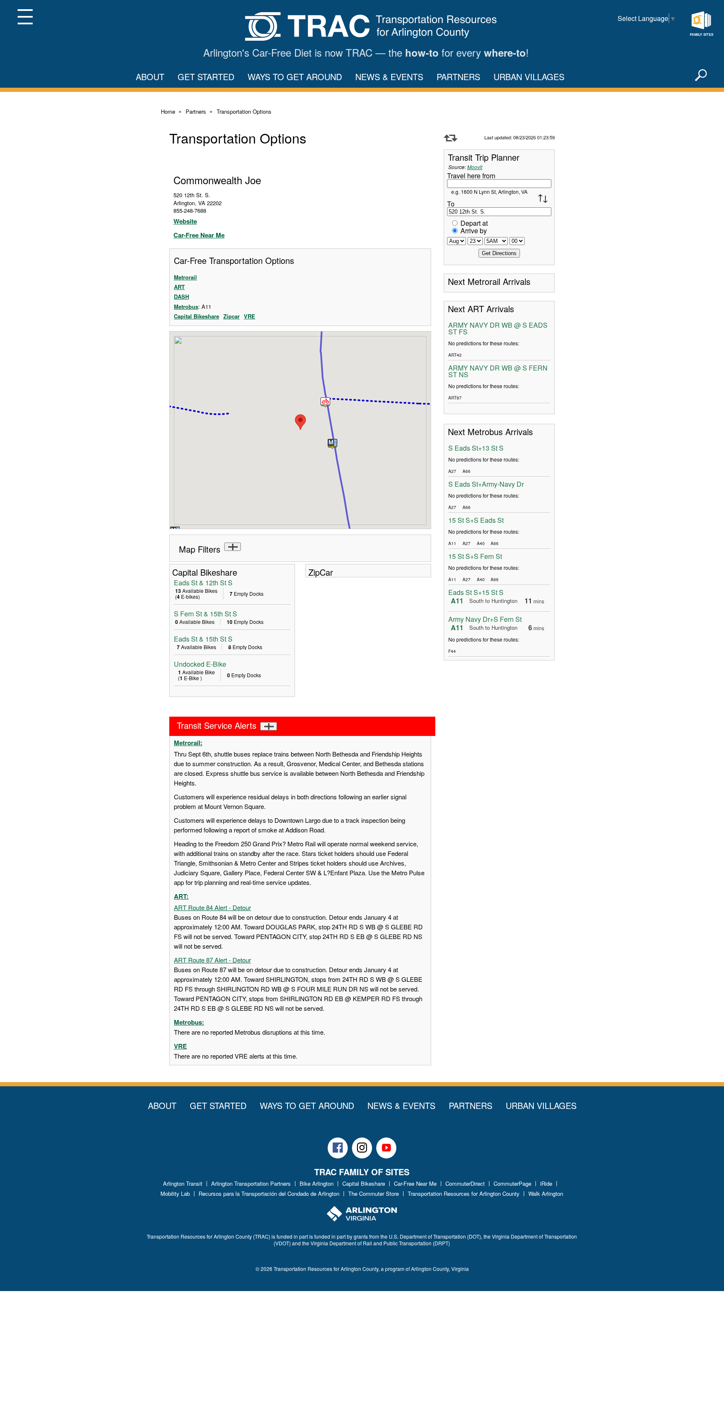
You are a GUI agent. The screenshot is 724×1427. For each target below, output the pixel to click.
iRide (546, 1183)
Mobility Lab (175, 1193)
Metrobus (186, 306)
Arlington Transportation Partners (251, 1183)
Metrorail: (188, 742)
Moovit (474, 166)
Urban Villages (529, 76)
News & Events (389, 76)
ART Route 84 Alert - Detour (212, 907)
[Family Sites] (701, 24)
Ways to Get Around (295, 76)
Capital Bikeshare (196, 316)
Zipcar (231, 316)
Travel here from (471, 175)
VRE (249, 316)
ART (179, 287)
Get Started (206, 76)
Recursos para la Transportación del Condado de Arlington (269, 1193)
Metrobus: (189, 1022)
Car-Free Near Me (199, 235)
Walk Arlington (545, 1193)
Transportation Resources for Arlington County (464, 1193)
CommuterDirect (465, 1183)
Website (185, 221)
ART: (181, 896)
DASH (181, 296)
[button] (333, 443)
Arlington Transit (182, 1183)
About (150, 76)
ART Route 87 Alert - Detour (212, 959)
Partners (458, 76)
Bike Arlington (317, 1183)
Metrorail (185, 277)
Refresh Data (451, 138)
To (451, 204)
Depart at (474, 223)
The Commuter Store (373, 1193)
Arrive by (473, 230)
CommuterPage (512, 1183)
